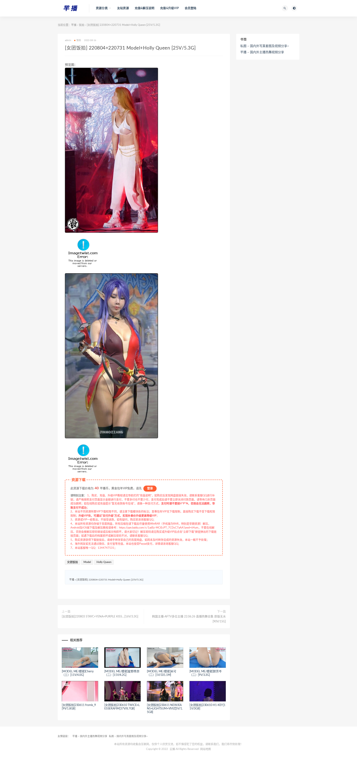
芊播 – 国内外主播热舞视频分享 (262, 52)
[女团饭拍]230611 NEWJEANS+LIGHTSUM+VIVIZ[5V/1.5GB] (164, 709)
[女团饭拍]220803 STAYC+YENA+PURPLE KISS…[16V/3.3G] (100, 616)
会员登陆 (190, 8)
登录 (150, 488)
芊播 (73, 25)
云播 (172, 749)
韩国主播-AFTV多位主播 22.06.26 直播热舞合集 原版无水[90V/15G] (189, 619)
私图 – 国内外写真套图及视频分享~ (264, 46)
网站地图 (205, 749)
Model (87, 562)
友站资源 (123, 8)
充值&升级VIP (169, 8)
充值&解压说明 (144, 8)
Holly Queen (103, 562)
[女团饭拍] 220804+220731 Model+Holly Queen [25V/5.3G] (109, 579)
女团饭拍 (72, 562)
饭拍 (81, 25)
